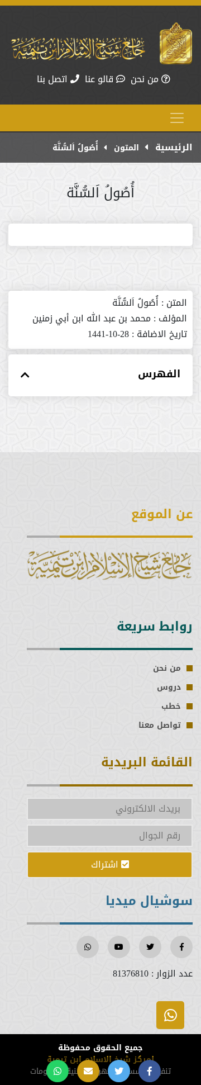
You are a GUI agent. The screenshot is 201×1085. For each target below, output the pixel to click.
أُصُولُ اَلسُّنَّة (75, 147)
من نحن (146, 79)
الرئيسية (172, 147)
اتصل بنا (53, 79)
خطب (171, 706)
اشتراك (106, 864)
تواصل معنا (159, 725)
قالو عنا (100, 79)
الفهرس (159, 374)
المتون (125, 147)
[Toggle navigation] (177, 118)
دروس (169, 687)
